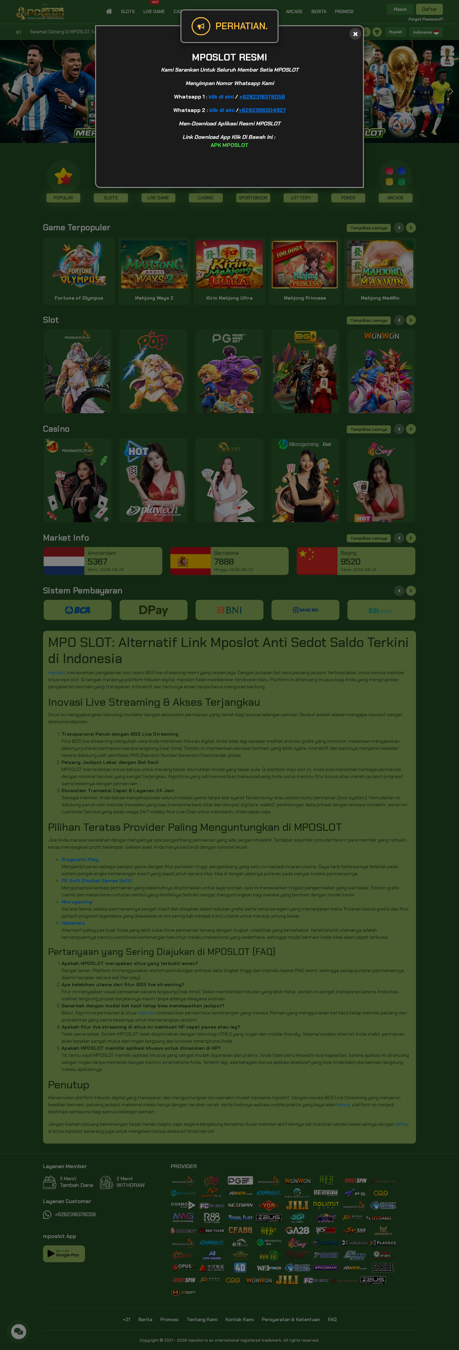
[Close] (355, 34)
